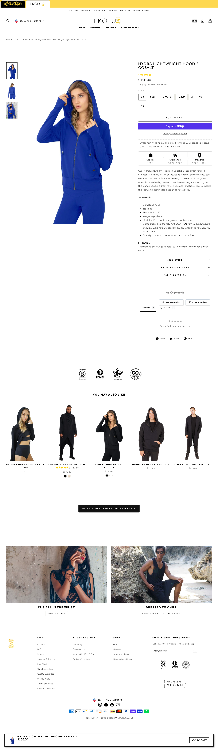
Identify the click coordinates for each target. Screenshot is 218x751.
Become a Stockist (46, 688)
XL (192, 97)
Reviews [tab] (146, 307)
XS (142, 97)
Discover (110, 27)
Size (141, 91)
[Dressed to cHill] (161, 574)
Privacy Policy (43, 679)
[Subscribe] (195, 651)
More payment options (175, 133)
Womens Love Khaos (122, 659)
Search (40, 654)
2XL (201, 97)
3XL (143, 106)
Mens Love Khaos (121, 654)
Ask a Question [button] (173, 302)
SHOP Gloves (57, 614)
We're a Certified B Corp (84, 654)
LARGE (181, 97)
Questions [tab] (165, 307)
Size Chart (42, 664)
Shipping (142, 84)
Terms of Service (45, 683)
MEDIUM (167, 97)
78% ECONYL (181, 224)
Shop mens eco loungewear (161, 614)
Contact (41, 644)
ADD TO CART (199, 740)
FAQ (39, 649)
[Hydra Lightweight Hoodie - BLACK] (107, 475)
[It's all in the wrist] (56, 574)
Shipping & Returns (175, 267)
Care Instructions (45, 669)
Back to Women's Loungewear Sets (111, 508)
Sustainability (129, 27)
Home (9, 39)
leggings (166, 189)
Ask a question (175, 275)
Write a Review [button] (199, 302)
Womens (95, 27)
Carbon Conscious (81, 659)
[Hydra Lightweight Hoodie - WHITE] (111, 475)
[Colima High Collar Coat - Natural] (69, 476)
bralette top (182, 189)
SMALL (153, 97)
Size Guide (175, 260)
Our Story (77, 644)
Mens (82, 27)
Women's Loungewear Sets (39, 39)
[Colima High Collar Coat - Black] (65, 476)
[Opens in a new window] (100, 705)
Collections (19, 39)
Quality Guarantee (45, 674)
